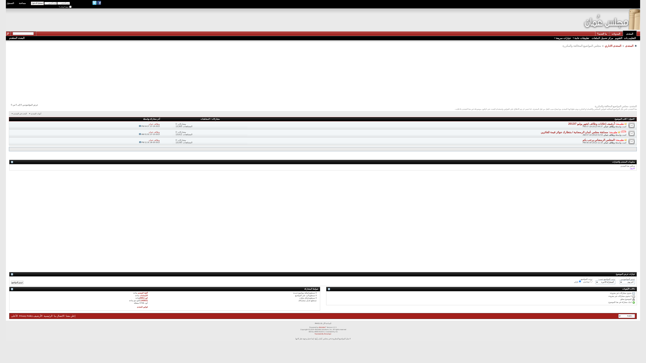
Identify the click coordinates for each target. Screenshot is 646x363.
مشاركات (216, 119)
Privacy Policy (26, 316)
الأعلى (14, 316)
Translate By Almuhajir (323, 334)
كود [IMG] (144, 298)
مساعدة (22, 3)
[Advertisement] (521, 16)
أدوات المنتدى (36, 114)
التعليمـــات (630, 38)
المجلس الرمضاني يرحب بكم (599, 139)
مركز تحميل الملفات (602, 38)
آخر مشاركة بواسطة (151, 119)
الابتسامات (144, 295)
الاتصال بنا (59, 316)
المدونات (616, 33)
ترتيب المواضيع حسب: (606, 279)
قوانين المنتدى (142, 307)
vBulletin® (322, 327)
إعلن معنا (70, 316)
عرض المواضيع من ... (627, 279)
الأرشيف (37, 316)
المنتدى (629, 33)
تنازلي (576, 282)
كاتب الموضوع (621, 119)
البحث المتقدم (17, 37)
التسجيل (10, 3)
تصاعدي (586, 282)
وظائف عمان (609, 126)
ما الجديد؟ (602, 33)
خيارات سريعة (563, 38)
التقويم (618, 38)
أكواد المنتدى (143, 293)
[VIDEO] (144, 300)
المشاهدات (205, 119)
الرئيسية (48, 316)
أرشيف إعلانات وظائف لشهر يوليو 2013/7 (591, 123)
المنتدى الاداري (613, 45)
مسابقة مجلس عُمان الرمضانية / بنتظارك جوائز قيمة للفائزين (574, 132)
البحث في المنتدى (20, 114)
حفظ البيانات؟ (64, 7)
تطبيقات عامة (582, 38)
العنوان (631, 119)
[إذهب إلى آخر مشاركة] (140, 126)
